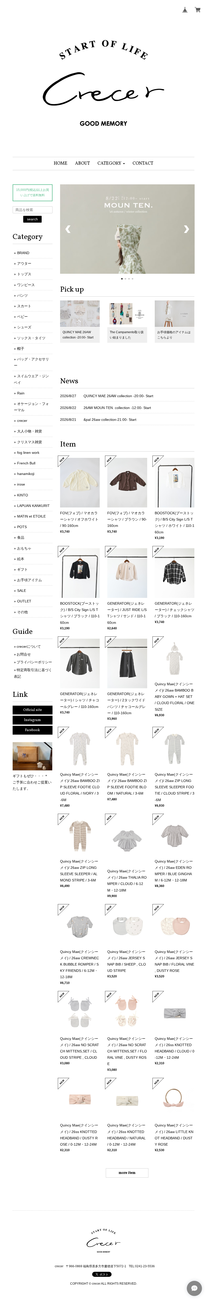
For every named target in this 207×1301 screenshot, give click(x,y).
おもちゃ (24, 548)
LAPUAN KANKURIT (33, 506)
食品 (20, 537)
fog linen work (28, 453)
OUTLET (24, 601)
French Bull (26, 463)
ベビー (22, 317)
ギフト (22, 569)
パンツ (22, 295)
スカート (24, 306)
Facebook (32, 730)
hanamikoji (25, 474)
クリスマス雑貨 (29, 442)
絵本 (20, 559)
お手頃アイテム (29, 580)
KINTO (22, 495)
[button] (111, 163)
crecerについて (29, 646)
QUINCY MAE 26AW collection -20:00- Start (118, 396)
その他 (22, 612)
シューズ (24, 327)
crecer (22, 421)
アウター (24, 263)
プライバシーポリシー (34, 662)
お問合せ (24, 654)
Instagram (32, 720)
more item (127, 1173)
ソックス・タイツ (31, 338)
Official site (32, 710)
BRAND (23, 253)
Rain (20, 393)
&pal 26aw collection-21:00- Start (110, 420)
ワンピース (26, 285)
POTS (22, 527)
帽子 (20, 349)
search (32, 219)
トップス (24, 274)
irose (21, 484)
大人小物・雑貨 (29, 431)
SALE (21, 591)
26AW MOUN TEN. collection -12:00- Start (117, 408)
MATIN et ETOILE (31, 516)
